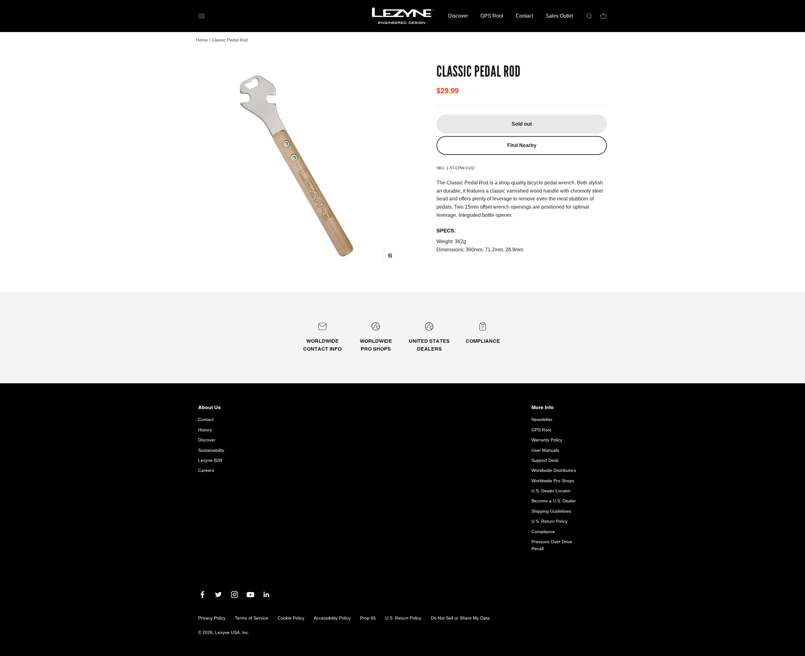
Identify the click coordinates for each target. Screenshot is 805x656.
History (205, 429)
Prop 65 (368, 617)
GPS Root (491, 16)
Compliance (543, 531)
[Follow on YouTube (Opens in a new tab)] (250, 594)
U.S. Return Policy (549, 521)
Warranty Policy (546, 439)
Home (202, 39)
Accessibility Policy (332, 617)
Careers (206, 470)
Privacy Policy (211, 617)
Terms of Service (251, 617)
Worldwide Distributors (553, 470)
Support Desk (544, 460)
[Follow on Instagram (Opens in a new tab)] (234, 594)
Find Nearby (521, 145)
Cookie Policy (291, 617)
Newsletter (541, 419)
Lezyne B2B (210, 460)
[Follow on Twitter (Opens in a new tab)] (218, 594)
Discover (458, 16)
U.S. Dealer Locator (551, 490)
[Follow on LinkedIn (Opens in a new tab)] (266, 594)
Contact (524, 16)
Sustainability (211, 450)
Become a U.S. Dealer (553, 500)
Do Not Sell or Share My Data (460, 617)
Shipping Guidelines (551, 511)
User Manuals (545, 450)
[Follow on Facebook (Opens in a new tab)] (202, 594)
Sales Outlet (559, 16)
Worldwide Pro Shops (552, 480)
